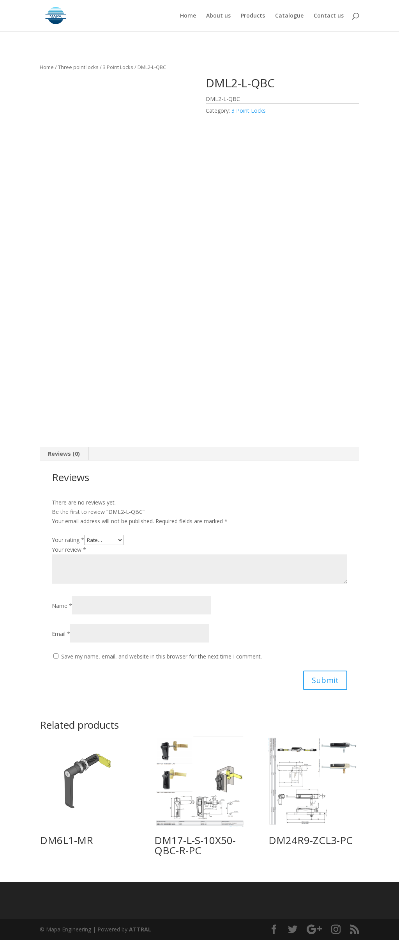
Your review (69, 549)
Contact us (329, 16)
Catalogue (289, 16)
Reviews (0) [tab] (64, 453)
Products (253, 16)
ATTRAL (140, 929)
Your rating (68, 539)
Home (188, 16)
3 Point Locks (118, 67)
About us (218, 16)
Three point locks (78, 67)
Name (62, 605)
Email (61, 633)
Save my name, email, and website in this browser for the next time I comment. (161, 656)
